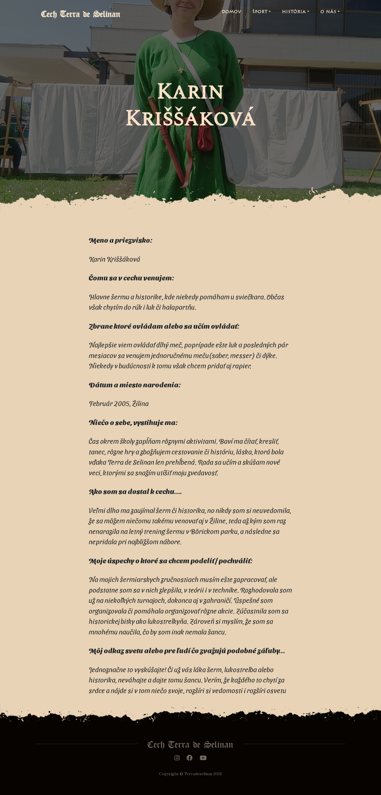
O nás (328, 12)
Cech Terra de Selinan (80, 12)
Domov (231, 12)
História (294, 12)
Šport (260, 12)
